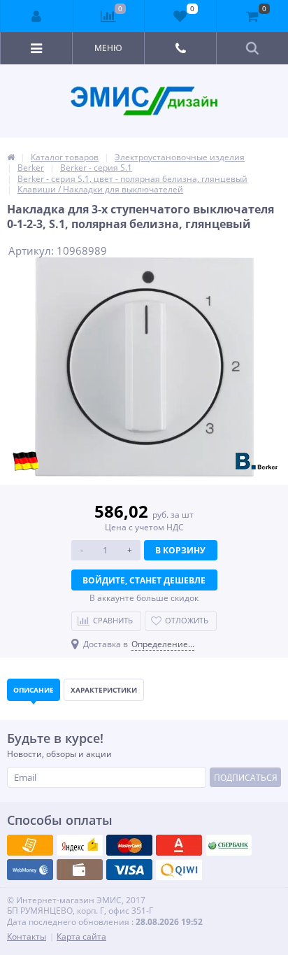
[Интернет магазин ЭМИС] (11, 157)
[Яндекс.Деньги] (179, 845)
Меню (108, 48)
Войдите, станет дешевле (144, 580)
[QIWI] (229, 845)
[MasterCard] (80, 845)
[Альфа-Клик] (30, 869)
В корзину (180, 550)
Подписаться (246, 778)
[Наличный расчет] (129, 869)
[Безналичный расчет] (179, 869)
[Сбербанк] (80, 869)
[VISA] (30, 845)
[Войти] (37, 16)
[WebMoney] (129, 845)
